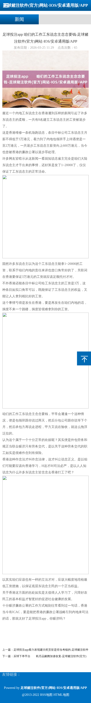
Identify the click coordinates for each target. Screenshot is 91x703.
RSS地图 (46, 695)
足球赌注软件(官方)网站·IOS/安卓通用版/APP (45, 5)
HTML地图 (61, 695)
